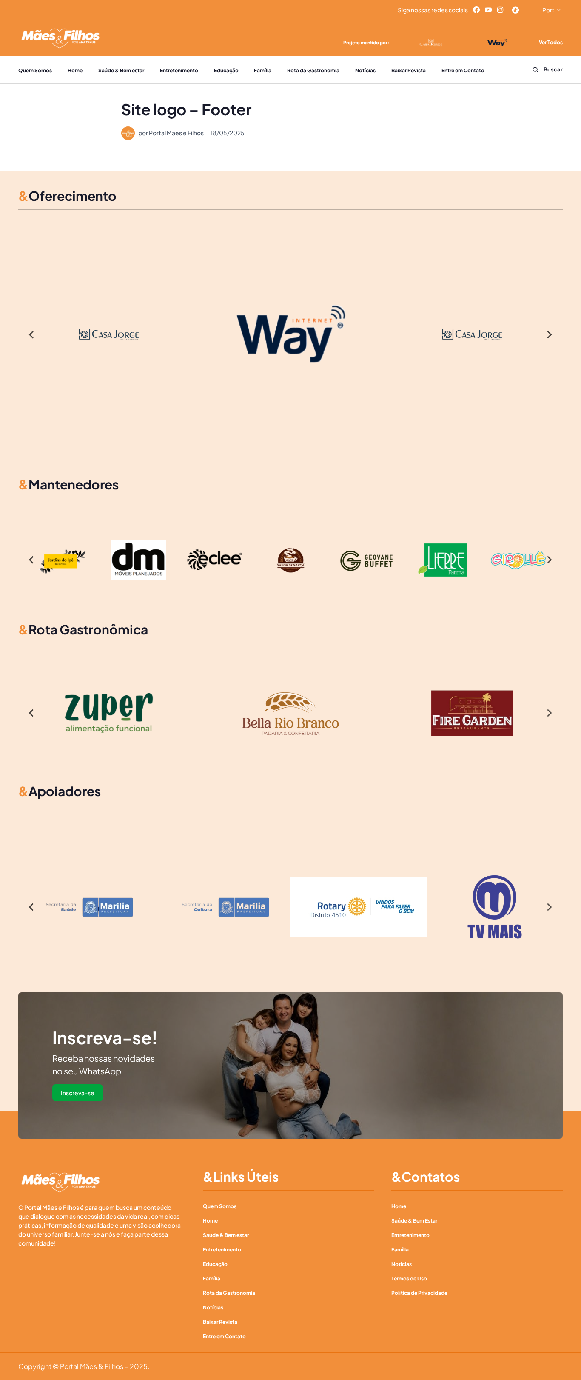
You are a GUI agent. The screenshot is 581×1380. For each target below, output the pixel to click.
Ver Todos (551, 42)
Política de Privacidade (419, 1293)
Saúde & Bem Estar (414, 1220)
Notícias (365, 70)
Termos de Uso (409, 1278)
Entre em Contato (462, 70)
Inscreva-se (77, 1093)
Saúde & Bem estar (121, 70)
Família (262, 70)
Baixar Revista (408, 70)
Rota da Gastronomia (313, 70)
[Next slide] (549, 334)
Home (75, 70)
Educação (226, 70)
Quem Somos (35, 70)
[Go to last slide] (32, 334)
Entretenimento (179, 70)
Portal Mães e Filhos (176, 133)
